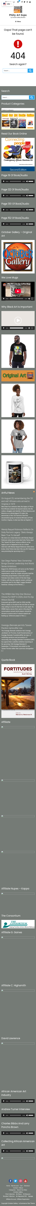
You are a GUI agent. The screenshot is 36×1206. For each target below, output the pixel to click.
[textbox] (18, 110)
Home (8, 1186)
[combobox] (18, 109)
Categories (12, 1190)
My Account (15, 1186)
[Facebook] (10, 1181)
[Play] (4, 181)
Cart (21, 1186)
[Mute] (27, 181)
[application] (18, 181)
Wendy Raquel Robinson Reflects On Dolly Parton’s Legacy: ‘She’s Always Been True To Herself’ (17, 532)
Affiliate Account (11, 1199)
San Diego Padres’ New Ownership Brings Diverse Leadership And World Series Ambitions (17, 564)
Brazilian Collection (9, 1196)
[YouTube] (25, 1181)
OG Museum (26, 1194)
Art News (19, 1194)
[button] (18, 320)
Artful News (8, 492)
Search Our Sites (22, 1190)
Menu (19, 21)
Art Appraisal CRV (21, 1196)
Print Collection (10, 1194)
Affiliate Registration (23, 1199)
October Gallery (18, 1192)
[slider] (31, 181)
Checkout (27, 1186)
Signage (30, 1196)
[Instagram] (27, 2)
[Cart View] (18, 2)
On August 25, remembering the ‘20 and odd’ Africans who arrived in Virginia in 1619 (17, 501)
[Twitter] (24, 2)
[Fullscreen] (32, 299)
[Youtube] (30, 2)
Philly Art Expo (18, 15)
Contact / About (18, 1188)
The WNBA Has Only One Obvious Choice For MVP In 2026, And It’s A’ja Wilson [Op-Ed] (17, 597)
